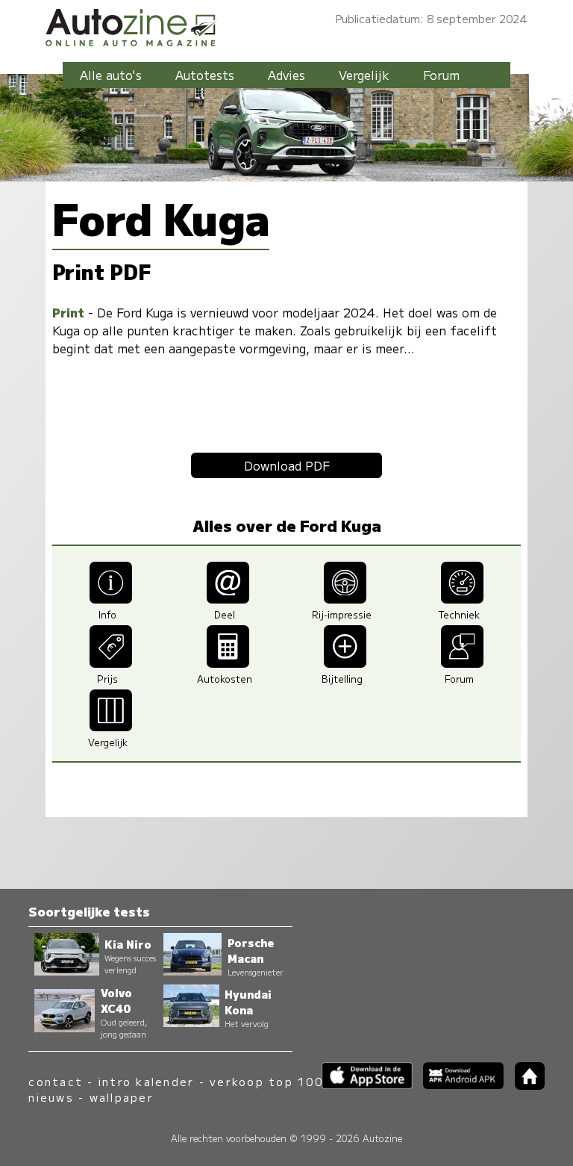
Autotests (204, 75)
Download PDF (287, 465)
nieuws (50, 1097)
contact (55, 1081)
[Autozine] (286, 25)
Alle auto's (111, 75)
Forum (441, 75)
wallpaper (122, 1097)
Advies (286, 75)
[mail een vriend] (228, 598)
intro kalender (146, 1081)
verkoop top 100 (266, 1081)
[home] (524, 1085)
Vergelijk (364, 75)
